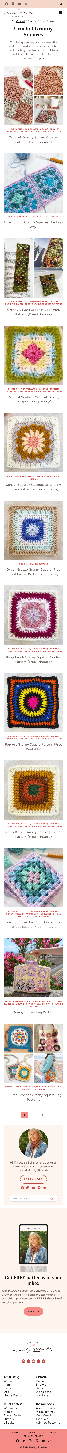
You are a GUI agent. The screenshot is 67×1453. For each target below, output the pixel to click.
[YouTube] (19, 4)
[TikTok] (49, 1441)
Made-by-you (46, 1412)
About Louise (45, 1408)
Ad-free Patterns (48, 1422)
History (9, 1419)
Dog (7, 1392)
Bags (39, 1388)
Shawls (41, 1384)
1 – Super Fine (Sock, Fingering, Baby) (28, 129)
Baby (7, 1388)
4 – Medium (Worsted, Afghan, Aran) (28, 389)
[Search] (51, 1198)
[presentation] (33, 95)
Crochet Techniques (48, 217)
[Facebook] (6, 4)
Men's (8, 1412)
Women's (10, 1408)
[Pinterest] (26, 4)
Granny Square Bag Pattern (34, 1012)
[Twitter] (24, 1441)
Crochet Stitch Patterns (40, 914)
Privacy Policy (33, 1436)
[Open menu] (60, 12)
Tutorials (42, 1419)
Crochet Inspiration (33, 1089)
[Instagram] (13, 4)
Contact (16, 1432)
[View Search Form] (61, 4)
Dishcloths (43, 1392)
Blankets (42, 1395)
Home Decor (13, 1395)
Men (7, 1384)
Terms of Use (35, 1432)
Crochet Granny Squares (21, 217)
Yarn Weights (45, 1415)
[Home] (12, 21)
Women (9, 1381)
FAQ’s (53, 1432)
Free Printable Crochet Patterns (43, 132)
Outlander (43, 1381)
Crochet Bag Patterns (17, 1087)
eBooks (9, 1422)
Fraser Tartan (13, 1415)
